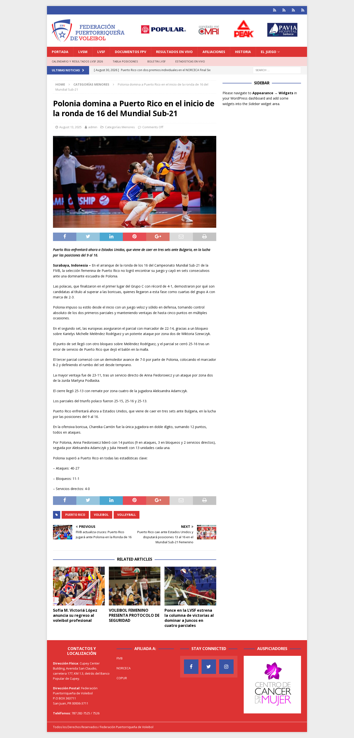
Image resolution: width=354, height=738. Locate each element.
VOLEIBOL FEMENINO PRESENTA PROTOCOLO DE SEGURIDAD (134, 615)
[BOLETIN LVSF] (293, 10)
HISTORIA (243, 51)
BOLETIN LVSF (156, 61)
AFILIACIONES (214, 51)
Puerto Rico (75, 515)
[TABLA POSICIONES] (284, 10)
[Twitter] (209, 666)
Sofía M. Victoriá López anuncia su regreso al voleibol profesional (75, 615)
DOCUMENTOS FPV (130, 51)
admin (92, 127)
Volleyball (126, 515)
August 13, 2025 (70, 127)
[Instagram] (226, 666)
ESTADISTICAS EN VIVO (190, 61)
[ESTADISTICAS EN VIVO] (303, 10)
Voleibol (101, 515)
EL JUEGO (268, 51)
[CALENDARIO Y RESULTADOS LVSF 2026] (274, 10)
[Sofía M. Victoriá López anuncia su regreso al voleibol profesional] (79, 586)
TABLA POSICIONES (125, 61)
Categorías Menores (120, 127)
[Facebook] (191, 666)
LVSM (82, 51)
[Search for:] (277, 69)
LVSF (101, 51)
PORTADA (60, 51)
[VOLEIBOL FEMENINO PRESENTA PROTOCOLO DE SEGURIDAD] (135, 586)
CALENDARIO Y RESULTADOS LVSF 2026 (77, 61)
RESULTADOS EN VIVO (174, 51)
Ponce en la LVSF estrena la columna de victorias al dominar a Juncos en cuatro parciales (189, 618)
